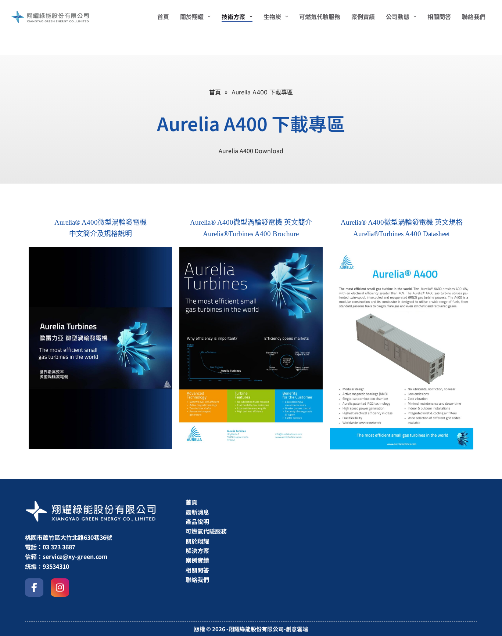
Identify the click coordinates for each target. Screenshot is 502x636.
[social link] (34, 587)
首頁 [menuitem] (163, 16)
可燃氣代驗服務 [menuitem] (319, 16)
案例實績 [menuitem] (363, 16)
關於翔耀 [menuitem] (192, 16)
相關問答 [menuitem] (439, 16)
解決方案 (197, 550)
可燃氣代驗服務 (206, 531)
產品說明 (197, 521)
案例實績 (197, 560)
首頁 (191, 502)
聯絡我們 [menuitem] (473, 16)
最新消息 (197, 511)
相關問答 (197, 569)
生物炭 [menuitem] (272, 16)
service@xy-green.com (75, 556)
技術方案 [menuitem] (233, 16)
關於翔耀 (197, 540)
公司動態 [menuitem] (397, 16)
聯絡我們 (197, 579)
